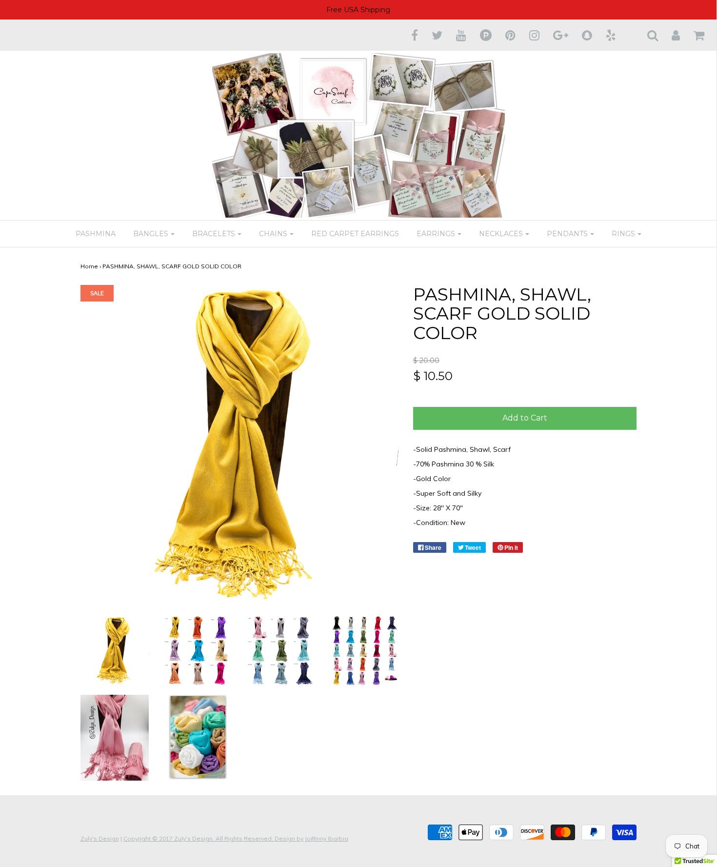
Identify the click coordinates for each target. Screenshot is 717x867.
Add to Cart (524, 418)
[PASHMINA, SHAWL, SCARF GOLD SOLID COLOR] (114, 649)
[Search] (646, 35)
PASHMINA (96, 233)
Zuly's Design (99, 838)
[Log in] (669, 35)
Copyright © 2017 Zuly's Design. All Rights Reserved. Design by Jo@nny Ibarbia (235, 838)
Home (89, 266)
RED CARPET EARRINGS (355, 233)
